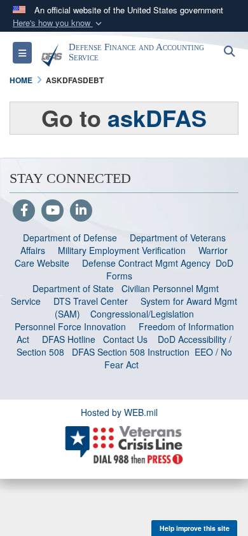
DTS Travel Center (90, 301)
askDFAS (157, 117)
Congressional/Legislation (142, 313)
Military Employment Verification (122, 250)
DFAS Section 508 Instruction (130, 351)
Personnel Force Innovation (70, 326)
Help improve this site (195, 528)
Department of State (73, 288)
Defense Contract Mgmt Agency (146, 263)
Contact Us (125, 339)
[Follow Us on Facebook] (24, 210)
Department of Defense (70, 237)
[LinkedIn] (81, 210)
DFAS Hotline (68, 339)
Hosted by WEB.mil (119, 412)
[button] (58, 23)
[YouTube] (52, 210)
